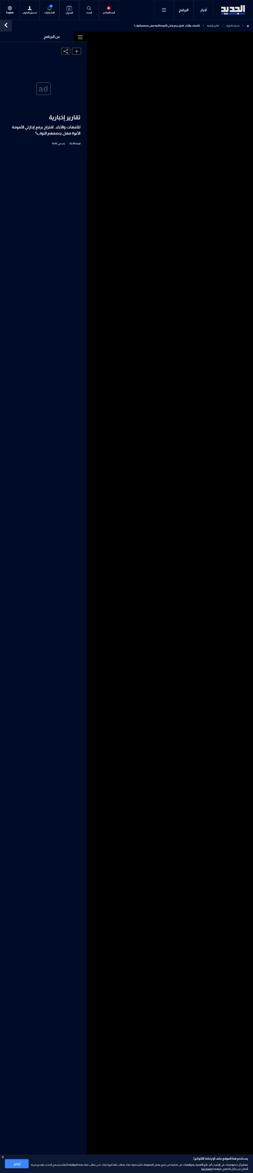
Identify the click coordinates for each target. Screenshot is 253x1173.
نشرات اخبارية (233, 25)
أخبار (203, 10)
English (10, 12)
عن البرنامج (52, 37)
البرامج (184, 10)
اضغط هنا (206, 1168)
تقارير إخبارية (213, 25)
